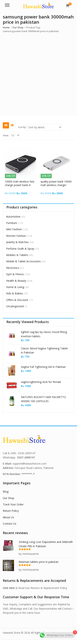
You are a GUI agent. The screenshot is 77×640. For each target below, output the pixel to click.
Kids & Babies (14, 293)
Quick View (22, 181)
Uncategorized (15, 306)
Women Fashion (16, 236)
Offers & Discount (17, 300)
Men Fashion (14, 229)
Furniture (11, 223)
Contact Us (9, 523)
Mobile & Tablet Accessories (23, 261)
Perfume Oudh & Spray (20, 248)
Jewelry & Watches (17, 242)
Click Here (9, 588)
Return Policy (11, 510)
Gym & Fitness (15, 274)
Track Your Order (13, 504)
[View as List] (12, 125)
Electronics (12, 268)
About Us (8, 517)
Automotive (13, 216)
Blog (5, 491)
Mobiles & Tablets (17, 255)
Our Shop (8, 498)
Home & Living (15, 287)
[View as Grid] (6, 125)
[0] (67, 5)
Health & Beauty (16, 280)
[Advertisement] (38, 73)
